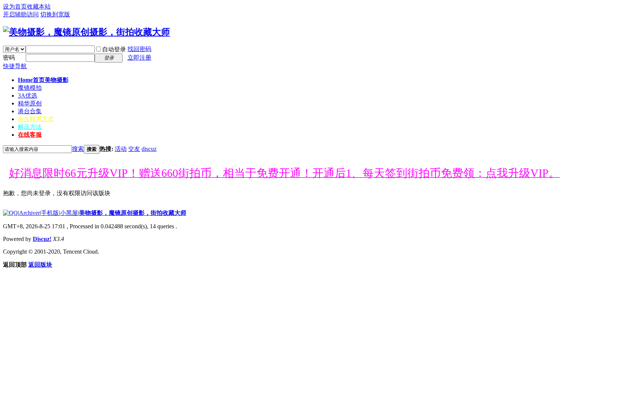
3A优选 (27, 95)
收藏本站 (39, 6)
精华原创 (30, 103)
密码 (9, 57)
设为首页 (15, 6)
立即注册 (139, 57)
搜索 (78, 149)
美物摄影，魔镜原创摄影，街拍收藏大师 (132, 213)
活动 (121, 149)
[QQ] (10, 213)
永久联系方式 (36, 119)
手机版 (50, 213)
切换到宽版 (55, 14)
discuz (149, 149)
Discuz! (42, 239)
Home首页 (43, 80)
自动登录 (114, 49)
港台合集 (30, 111)
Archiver (29, 213)
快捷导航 (15, 66)
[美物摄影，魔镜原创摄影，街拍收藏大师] (86, 32)
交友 (134, 149)
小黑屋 (69, 213)
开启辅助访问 (21, 14)
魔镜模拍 (30, 88)
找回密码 (139, 49)
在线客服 (30, 134)
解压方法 (30, 127)
